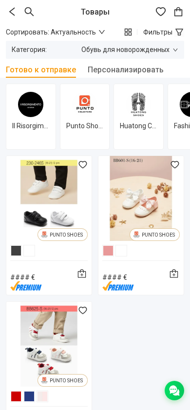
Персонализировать (126, 69)
